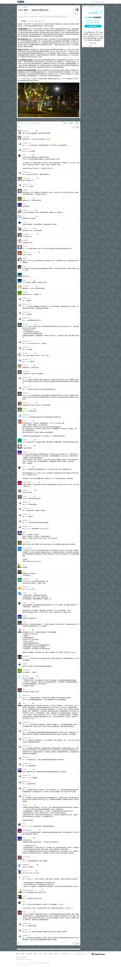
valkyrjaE (25, 324)
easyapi (90, 46)
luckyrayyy (25, 131)
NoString (24, 805)
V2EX (19, 7)
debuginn (26, 13)
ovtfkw (24, 204)
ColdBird (24, 664)
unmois (24, 896)
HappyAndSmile (26, 830)
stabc (24, 198)
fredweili (24, 292)
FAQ (44, 954)
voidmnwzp (25, 286)
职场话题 (25, 7)
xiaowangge (25, 137)
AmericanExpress (27, 548)
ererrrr (24, 689)
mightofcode (26, 178)
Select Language (82, 954)
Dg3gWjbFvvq (26, 656)
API (40, 954)
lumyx (24, 912)
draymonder (25, 876)
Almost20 (25, 353)
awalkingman (26, 234)
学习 (77, 123)
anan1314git (25, 542)
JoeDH (24, 622)
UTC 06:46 (31, 962)
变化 (65, 123)
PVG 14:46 (36, 962)
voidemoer (25, 452)
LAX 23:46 (42, 962)
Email (24, 421)
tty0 (23, 216)
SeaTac (26, 732)
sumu (24, 838)
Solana (56, 954)
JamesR (24, 246)
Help (23, 954)
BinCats (24, 409)
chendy (24, 593)
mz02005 (24, 616)
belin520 (26, 516)
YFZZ (23, 155)
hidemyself (25, 403)
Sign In (102, 2)
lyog (23, 565)
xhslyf (25, 174)
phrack (24, 280)
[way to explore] (21, 1)
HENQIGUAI (25, 864)
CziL (23, 630)
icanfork (24, 439)
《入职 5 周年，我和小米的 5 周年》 (36, 21)
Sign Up (98, 2)
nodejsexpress (26, 670)
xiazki (24, 769)
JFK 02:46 (47, 962)
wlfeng (24, 266)
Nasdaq (24, 496)
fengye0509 (25, 579)
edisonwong (25, 676)
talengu (24, 252)
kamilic (24, 532)
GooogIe (24, 587)
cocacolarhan (26, 857)
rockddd (24, 228)
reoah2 (24, 445)
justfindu (25, 490)
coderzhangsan (26, 482)
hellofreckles (26, 371)
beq (23, 571)
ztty (23, 274)
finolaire (24, 258)
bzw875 (24, 365)
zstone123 (25, 870)
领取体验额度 (93, 43)
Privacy (50, 954)
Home (93, 2)
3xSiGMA (25, 190)
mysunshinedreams (28, 890)
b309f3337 (25, 210)
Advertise (29, 954)
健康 (71, 123)
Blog (35, 954)
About (18, 954)
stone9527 (25, 240)
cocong (24, 222)
